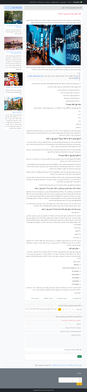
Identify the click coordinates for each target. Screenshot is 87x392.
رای (59, 309)
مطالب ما (69, 2)
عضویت (79, 384)
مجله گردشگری (33, 2)
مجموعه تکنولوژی (55, 2)
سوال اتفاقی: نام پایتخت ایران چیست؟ (73, 349)
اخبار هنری (48, 2)
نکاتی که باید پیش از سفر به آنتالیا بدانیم (13, 87)
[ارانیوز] (78, 2)
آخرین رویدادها (41, 2)
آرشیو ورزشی (63, 2)
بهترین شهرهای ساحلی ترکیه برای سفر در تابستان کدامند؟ (13, 26)
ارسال (79, 356)
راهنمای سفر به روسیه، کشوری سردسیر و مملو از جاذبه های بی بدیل (13, 52)
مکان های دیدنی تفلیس (16, 112)
